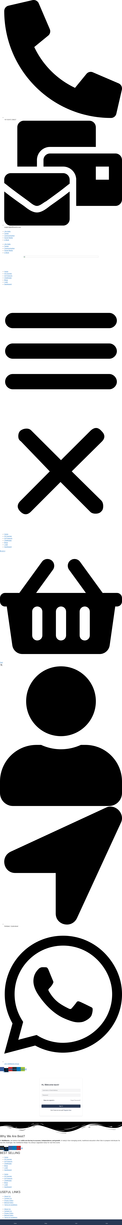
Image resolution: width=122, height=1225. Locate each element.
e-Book (6, 240)
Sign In (61, 1106)
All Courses (8, 273)
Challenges (8, 278)
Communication (9, 236)
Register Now (67, 1110)
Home (6, 271)
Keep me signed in (49, 1100)
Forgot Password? (76, 1100)
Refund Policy (8, 1202)
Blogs (6, 280)
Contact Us (8, 1198)
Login (6, 282)
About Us (7, 1196)
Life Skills (7, 231)
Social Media (8, 238)
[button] (61, 410)
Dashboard (8, 284)
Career (6, 233)
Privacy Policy (8, 1200)
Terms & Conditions (10, 1205)
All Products (8, 276)
